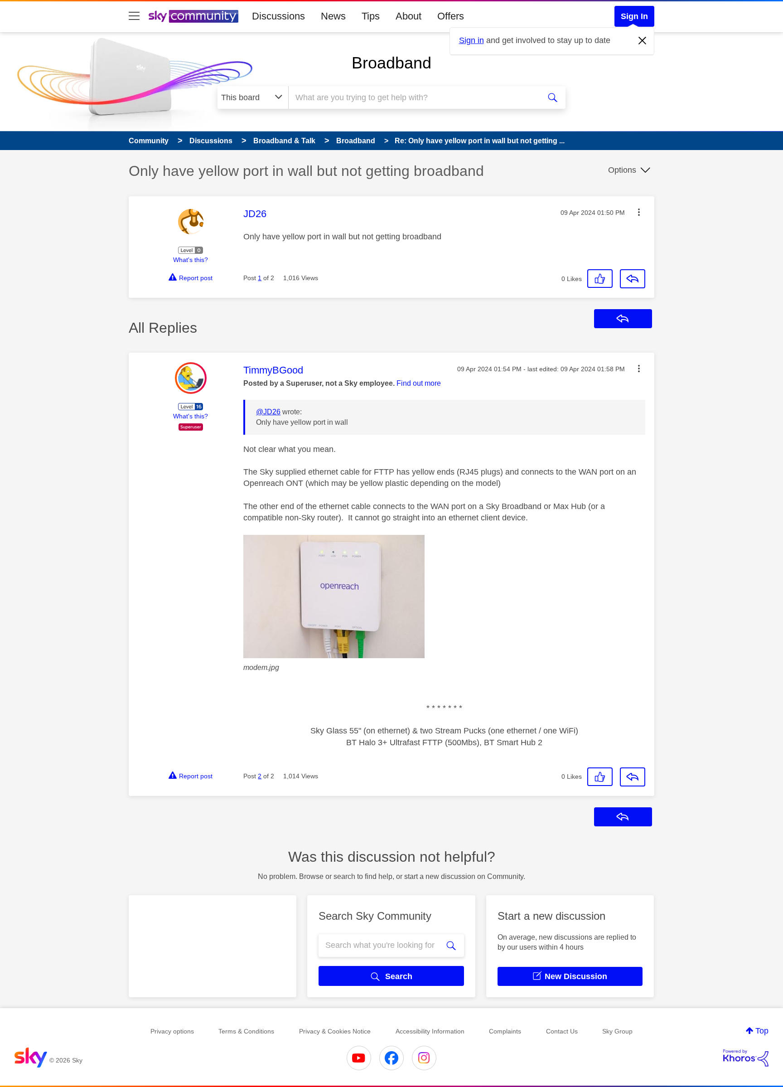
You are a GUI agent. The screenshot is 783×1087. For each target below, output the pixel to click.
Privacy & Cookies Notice (335, 1031)
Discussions (278, 16)
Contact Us (562, 1031)
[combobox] (413, 97)
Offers (450, 16)
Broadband (391, 62)
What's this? (190, 259)
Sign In (634, 16)
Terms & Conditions (246, 1031)
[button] (639, 212)
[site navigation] (134, 16)
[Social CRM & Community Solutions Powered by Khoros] (745, 1058)
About (408, 16)
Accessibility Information (430, 1031)
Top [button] (761, 1030)
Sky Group (617, 1031)
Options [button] (622, 170)
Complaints (505, 1031)
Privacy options (172, 1031)
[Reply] (632, 278)
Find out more (418, 383)
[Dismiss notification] (642, 41)
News (333, 16)
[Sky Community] (193, 16)
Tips (371, 16)
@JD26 (268, 412)
